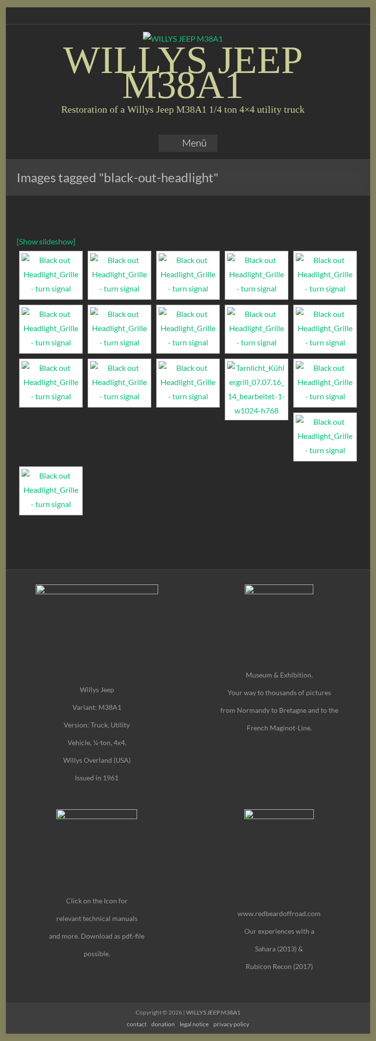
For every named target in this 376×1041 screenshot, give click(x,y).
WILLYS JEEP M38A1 (183, 72)
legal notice (194, 1024)
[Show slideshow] (46, 241)
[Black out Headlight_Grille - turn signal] (51, 275)
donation (163, 1024)
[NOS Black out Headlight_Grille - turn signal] (51, 329)
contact (136, 1024)
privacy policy (231, 1024)
